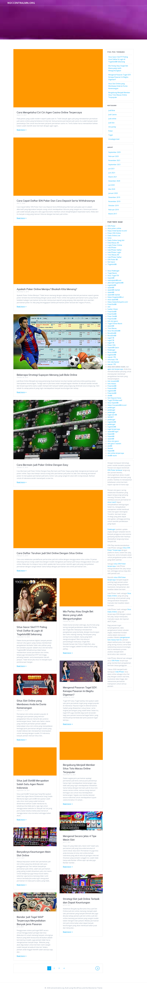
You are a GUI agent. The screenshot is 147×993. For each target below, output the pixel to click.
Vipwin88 (111, 278)
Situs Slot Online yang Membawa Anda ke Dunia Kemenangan (31, 704)
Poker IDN (111, 345)
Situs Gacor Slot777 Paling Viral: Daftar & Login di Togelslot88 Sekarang (32, 631)
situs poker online (114, 228)
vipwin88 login (113, 431)
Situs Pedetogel (113, 271)
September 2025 (114, 152)
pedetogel (111, 407)
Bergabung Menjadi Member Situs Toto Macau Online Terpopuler (79, 768)
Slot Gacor (111, 262)
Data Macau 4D (113, 243)
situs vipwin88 (113, 299)
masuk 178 (112, 357)
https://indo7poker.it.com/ (117, 231)
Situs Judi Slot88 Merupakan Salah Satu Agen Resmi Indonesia (33, 784)
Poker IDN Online (114, 233)
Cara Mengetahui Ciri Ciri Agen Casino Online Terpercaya (49, 112)
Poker (110, 131)
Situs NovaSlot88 (114, 331)
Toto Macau (112, 328)
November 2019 (114, 201)
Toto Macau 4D (113, 255)
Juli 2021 (111, 169)
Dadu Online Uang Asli (116, 240)
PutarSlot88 (112, 304)
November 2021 (114, 160)
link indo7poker (113, 362)
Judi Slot (111, 123)
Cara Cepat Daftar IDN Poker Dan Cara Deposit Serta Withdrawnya (56, 200)
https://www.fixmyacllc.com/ (118, 302)
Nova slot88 (112, 352)
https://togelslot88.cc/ (116, 297)
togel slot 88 (112, 415)
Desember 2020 (114, 181)
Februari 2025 (113, 156)
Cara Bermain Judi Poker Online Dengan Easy (42, 464)
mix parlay (112, 127)
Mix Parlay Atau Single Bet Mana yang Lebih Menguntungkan (78, 615)
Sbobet (110, 448)
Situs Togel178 (113, 275)
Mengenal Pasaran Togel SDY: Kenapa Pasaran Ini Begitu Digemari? (80, 691)
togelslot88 (112, 285)
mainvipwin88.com (114, 280)
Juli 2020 (111, 185)
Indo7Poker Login (114, 252)
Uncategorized (113, 139)
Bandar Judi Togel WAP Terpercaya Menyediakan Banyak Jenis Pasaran (31, 920)
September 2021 (114, 164)
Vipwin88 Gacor (113, 347)
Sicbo (110, 238)
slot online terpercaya (116, 453)
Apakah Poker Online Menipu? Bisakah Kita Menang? (47, 289)
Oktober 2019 (113, 205)
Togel (110, 135)
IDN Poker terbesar (115, 470)
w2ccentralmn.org (21, 3)
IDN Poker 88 (113, 259)
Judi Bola (111, 110)
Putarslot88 (112, 386)
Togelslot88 (112, 264)
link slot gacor (113, 321)
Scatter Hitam (113, 309)
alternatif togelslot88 (115, 283)
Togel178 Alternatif (115, 400)
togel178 (111, 338)
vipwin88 (111, 287)
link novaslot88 (113, 381)
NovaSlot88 (112, 333)
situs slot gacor (113, 441)
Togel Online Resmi (115, 323)
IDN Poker (111, 226)
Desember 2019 (114, 197)
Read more (21, 130)
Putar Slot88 (112, 316)
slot (109, 307)
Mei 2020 (111, 189)
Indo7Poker (112, 247)
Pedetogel (111, 350)
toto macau (112, 383)
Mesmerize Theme (95, 988)
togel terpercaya (114, 429)
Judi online (112, 119)
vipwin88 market (114, 290)
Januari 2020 (113, 193)
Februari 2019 (113, 210)
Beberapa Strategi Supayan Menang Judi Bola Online (47, 374)
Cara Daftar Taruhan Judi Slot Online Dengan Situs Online (50, 553)
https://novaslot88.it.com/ (117, 405)
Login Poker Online (115, 245)
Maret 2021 (112, 177)
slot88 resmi (112, 455)
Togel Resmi (112, 273)
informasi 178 (113, 359)
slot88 (110, 395)
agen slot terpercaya (115, 369)
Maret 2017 (112, 214)
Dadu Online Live (114, 235)
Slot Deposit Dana (114, 398)
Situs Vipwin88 (113, 403)
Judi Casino (112, 114)
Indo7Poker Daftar (115, 250)
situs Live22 (112, 502)
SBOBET (111, 417)
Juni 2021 (111, 173)
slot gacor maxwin (114, 443)
